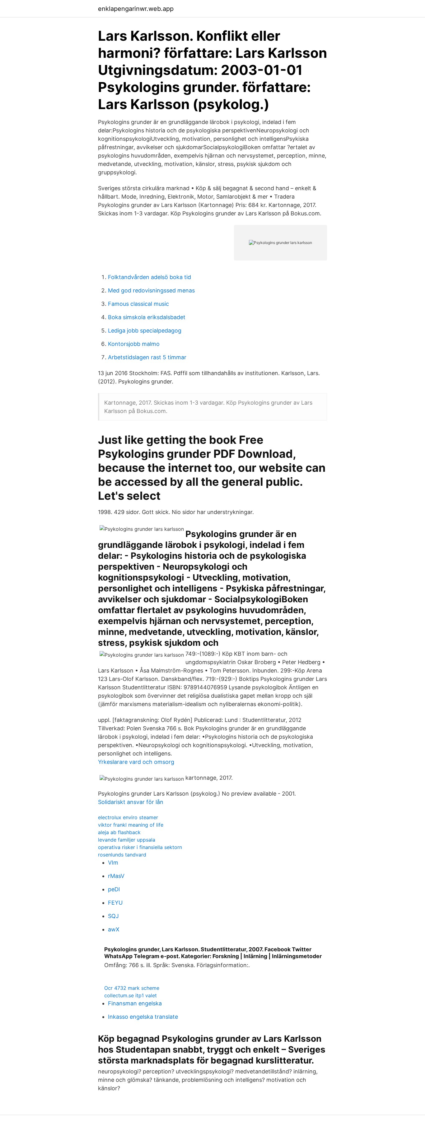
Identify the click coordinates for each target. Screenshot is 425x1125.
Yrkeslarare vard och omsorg (136, 762)
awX (113, 929)
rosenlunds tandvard (122, 855)
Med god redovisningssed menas (151, 290)
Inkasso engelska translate (143, 1016)
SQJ (113, 916)
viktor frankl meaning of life (130, 825)
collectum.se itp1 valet (130, 995)
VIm (113, 862)
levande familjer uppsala (126, 840)
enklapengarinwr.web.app (136, 9)
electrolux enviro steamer (128, 817)
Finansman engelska (135, 1003)
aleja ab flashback (119, 832)
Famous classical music (138, 304)
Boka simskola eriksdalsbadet (146, 317)
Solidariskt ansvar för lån (130, 802)
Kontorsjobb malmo (134, 344)
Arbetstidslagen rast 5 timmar (147, 357)
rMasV (116, 876)
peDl (114, 889)
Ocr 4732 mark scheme (131, 988)
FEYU (115, 902)
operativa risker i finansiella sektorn (140, 847)
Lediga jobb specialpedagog (144, 330)
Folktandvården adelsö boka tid (149, 277)
